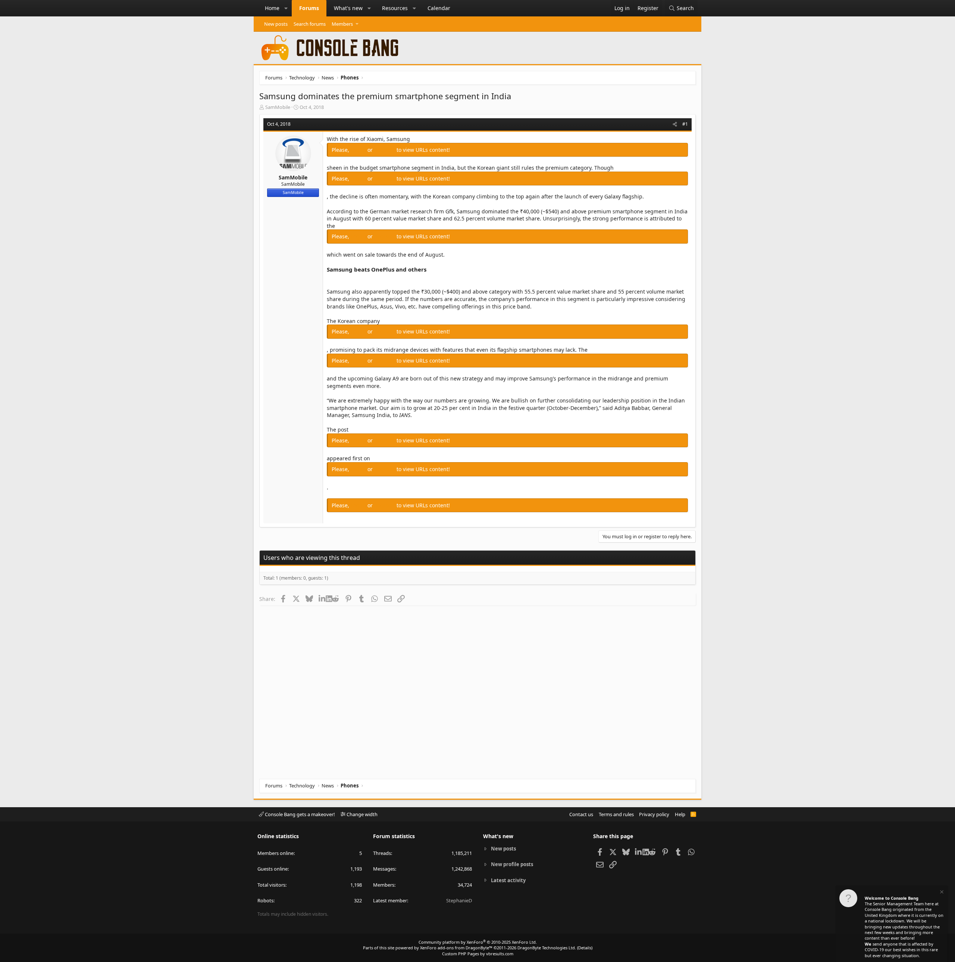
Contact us (581, 814)
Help (680, 814)
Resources (395, 8)
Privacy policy (654, 814)
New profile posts (512, 864)
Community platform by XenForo (478, 942)
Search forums (310, 24)
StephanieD (459, 900)
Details (584, 947)
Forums (309, 8)
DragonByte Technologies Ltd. (546, 947)
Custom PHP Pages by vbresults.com (477, 953)
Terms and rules (616, 814)
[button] (286, 8)
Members (342, 24)
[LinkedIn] (322, 598)
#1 (685, 124)
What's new (348, 8)
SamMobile (277, 107)
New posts (276, 24)
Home (272, 8)
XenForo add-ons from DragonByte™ (456, 947)
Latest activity (508, 880)
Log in (359, 149)
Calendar (439, 8)
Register (385, 149)
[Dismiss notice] (941, 892)
